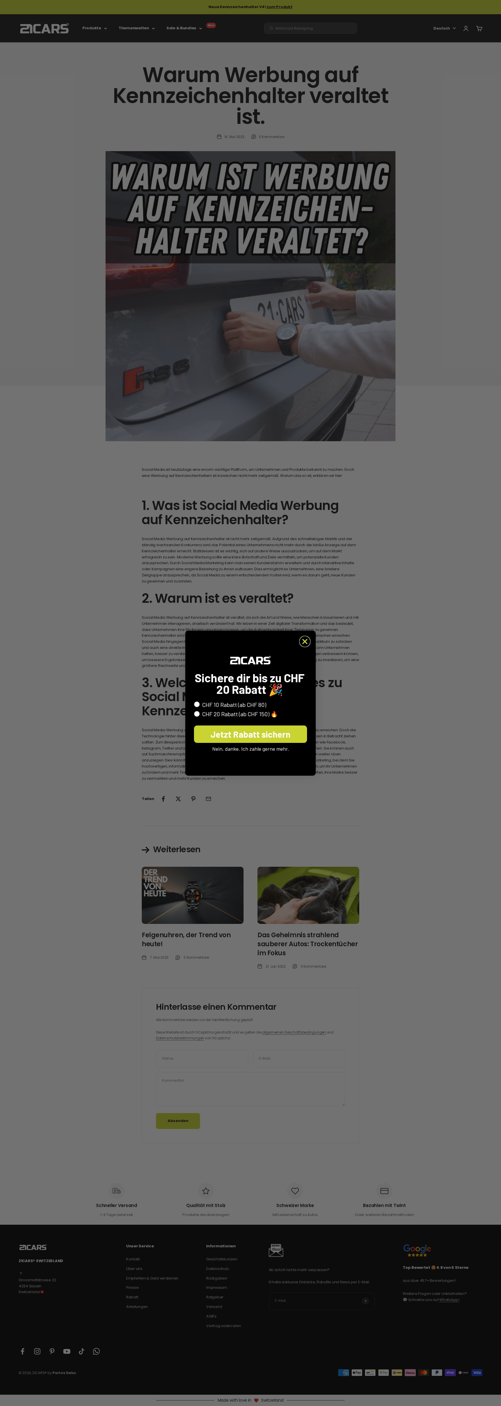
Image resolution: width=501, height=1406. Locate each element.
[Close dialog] (305, 641)
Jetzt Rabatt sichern (250, 734)
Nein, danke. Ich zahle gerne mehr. (250, 749)
